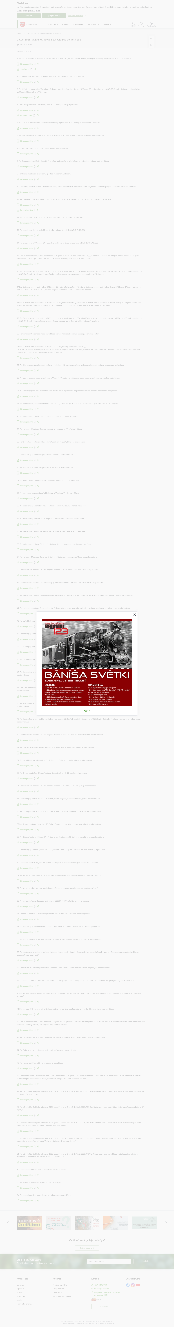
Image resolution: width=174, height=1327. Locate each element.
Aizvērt (87, 711)
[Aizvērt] (135, 615)
